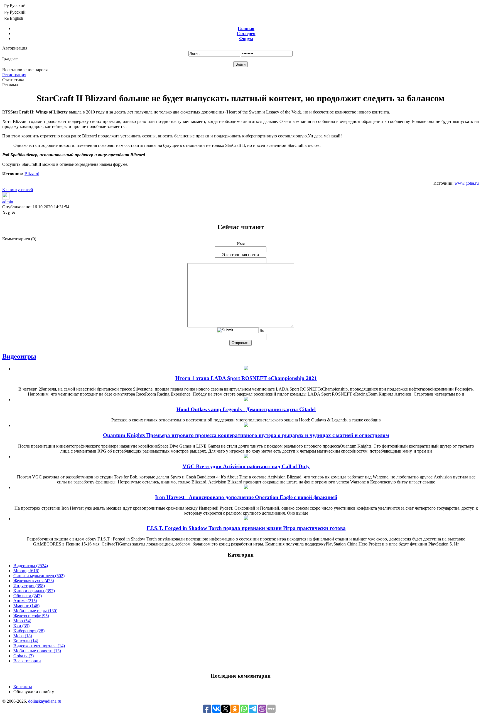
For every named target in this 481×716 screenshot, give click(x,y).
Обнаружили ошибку (33, 691)
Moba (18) (22, 635)
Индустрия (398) (29, 585)
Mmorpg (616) (26, 570)
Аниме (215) (25, 600)
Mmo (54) (22, 620)
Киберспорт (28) (29, 630)
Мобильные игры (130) (35, 610)
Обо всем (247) (27, 595)
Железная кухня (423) (33, 580)
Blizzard (31, 173)
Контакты (22, 686)
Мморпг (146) (26, 605)
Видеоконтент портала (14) (39, 645)
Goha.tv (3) (23, 655)
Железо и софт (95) (31, 615)
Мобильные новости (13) (37, 650)
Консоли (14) (25, 640)
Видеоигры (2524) (30, 565)
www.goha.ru (467, 183)
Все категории (27, 660)
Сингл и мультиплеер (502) (39, 575)
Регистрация (14, 74)
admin (7, 201)
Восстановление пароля (25, 69)
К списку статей (17, 189)
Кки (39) (21, 625)
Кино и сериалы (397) (34, 590)
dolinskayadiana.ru (44, 701)
